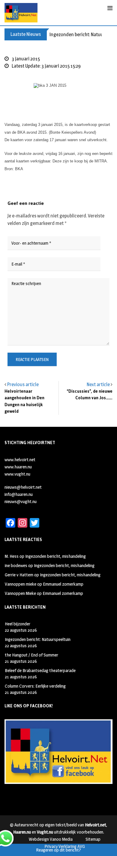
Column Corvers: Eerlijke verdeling (35, 686)
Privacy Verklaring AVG (64, 846)
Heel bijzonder (17, 624)
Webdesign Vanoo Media (51, 839)
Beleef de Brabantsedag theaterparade (40, 670)
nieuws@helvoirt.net (23, 487)
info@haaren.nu (18, 494)
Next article (98, 384)
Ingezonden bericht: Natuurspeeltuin (37, 639)
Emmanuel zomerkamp (63, 584)
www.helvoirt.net (19, 459)
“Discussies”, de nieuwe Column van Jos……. (89, 394)
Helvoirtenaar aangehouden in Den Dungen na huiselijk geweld (24, 401)
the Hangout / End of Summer (31, 655)
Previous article (23, 384)
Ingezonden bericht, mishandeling (55, 556)
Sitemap (93, 839)
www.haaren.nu (18, 467)
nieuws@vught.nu (20, 501)
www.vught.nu (17, 474)
